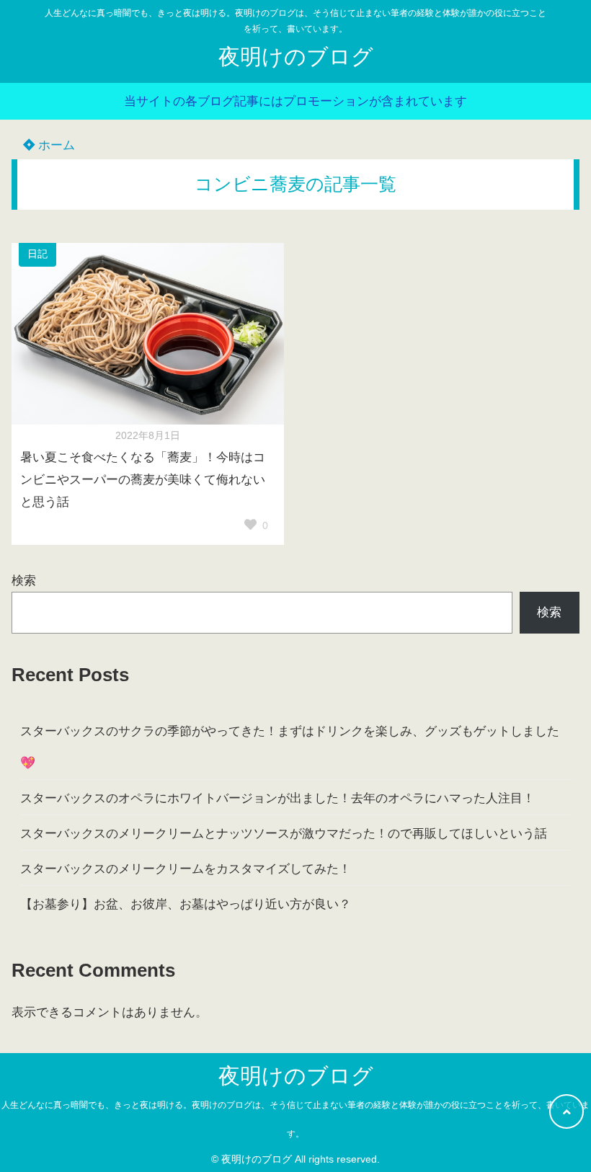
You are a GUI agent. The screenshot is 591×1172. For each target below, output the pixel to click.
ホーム (55, 145)
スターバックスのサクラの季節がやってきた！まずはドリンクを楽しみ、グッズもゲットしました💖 (289, 747)
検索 (24, 580)
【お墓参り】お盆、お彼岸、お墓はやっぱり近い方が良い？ (185, 904)
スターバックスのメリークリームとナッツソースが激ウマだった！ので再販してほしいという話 (283, 833)
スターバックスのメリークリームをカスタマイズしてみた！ (185, 869)
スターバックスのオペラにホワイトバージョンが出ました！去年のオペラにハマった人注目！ (277, 798)
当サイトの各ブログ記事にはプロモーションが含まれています (295, 101)
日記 (37, 254)
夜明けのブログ (295, 56)
